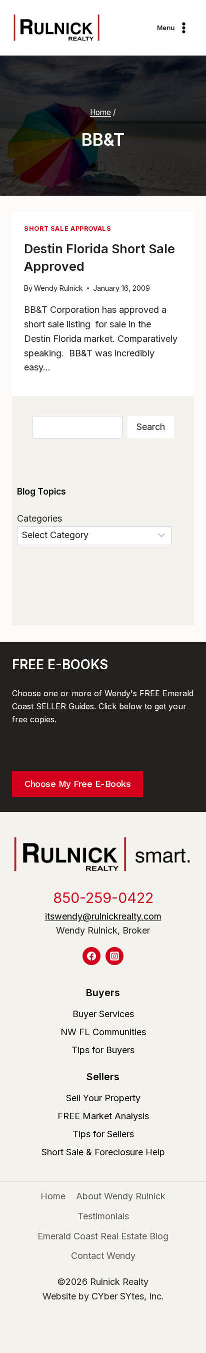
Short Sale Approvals (68, 228)
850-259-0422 (103, 898)
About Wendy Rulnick (121, 1196)
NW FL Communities (103, 1032)
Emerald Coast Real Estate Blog (103, 1236)
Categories (39, 518)
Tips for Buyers (103, 1050)
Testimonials (103, 1216)
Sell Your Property (103, 1098)
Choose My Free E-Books (77, 783)
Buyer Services (103, 1014)
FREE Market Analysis (103, 1116)
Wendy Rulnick (58, 288)
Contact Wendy (103, 1255)
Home (53, 1196)
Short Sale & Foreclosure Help (103, 1152)
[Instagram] (115, 956)
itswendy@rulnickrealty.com (103, 916)
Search (150, 426)
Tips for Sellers (103, 1134)
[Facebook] (91, 956)
